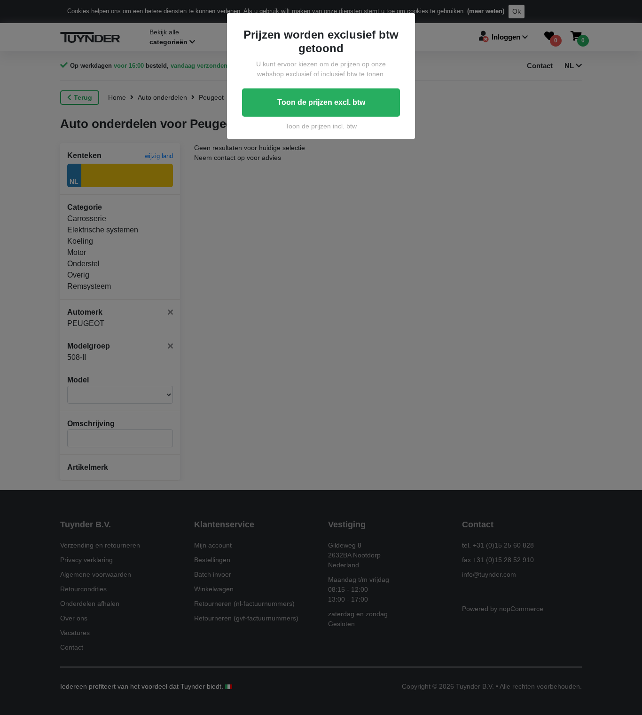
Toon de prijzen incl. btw (321, 126)
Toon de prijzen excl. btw (321, 102)
